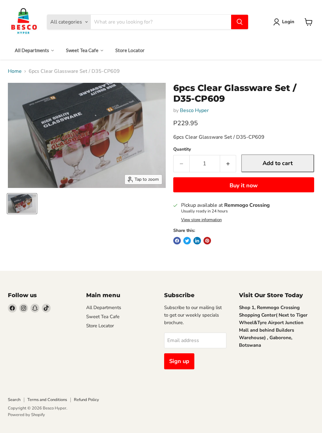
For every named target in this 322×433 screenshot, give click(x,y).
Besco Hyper (194, 110)
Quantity (182, 149)
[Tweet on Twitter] (187, 240)
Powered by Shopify (26, 415)
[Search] (239, 22)
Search (14, 400)
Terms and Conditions (47, 400)
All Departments (103, 307)
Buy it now (244, 185)
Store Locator (100, 326)
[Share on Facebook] (177, 240)
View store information (201, 220)
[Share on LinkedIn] (197, 240)
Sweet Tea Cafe (102, 316)
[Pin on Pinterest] (207, 240)
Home (15, 71)
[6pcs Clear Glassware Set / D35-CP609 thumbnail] (22, 204)
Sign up (179, 361)
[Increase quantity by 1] (228, 163)
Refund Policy (86, 400)
